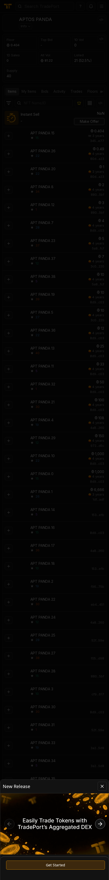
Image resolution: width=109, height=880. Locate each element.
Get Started (55, 865)
